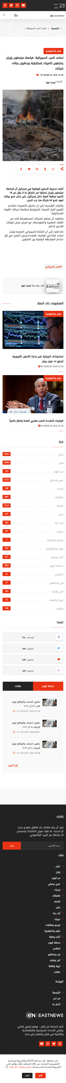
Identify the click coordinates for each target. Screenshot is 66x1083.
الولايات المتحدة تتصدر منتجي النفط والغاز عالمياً (36, 420)
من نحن (56, 998)
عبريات (60, 531)
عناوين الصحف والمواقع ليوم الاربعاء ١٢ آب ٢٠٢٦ (26, 746)
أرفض (27, 1075)
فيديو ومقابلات (55, 540)
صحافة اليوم (56, 565)
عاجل (60, 454)
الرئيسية (55, 28)
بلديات (60, 488)
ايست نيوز (26, 286)
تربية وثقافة (56, 600)
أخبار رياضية (57, 557)
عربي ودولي (56, 480)
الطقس (59, 574)
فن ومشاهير (56, 583)
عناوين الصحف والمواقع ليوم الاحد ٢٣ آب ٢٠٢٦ (26, 704)
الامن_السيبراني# (53, 267)
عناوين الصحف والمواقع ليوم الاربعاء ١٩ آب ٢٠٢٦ (26, 725)
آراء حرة (59, 523)
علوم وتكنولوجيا (54, 548)
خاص (60, 514)
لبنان (60, 463)
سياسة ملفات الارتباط (20, 1067)
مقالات (59, 608)
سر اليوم (58, 471)
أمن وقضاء (57, 591)
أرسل (12, 846)
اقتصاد (59, 505)
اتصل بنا (56, 1004)
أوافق (40, 1075)
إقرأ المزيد (13, 765)
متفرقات (58, 497)
